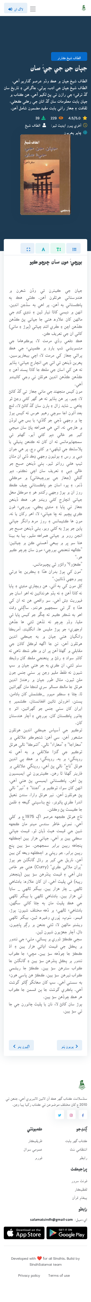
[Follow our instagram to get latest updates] (71, 1114)
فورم (38, 1156)
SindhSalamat (41, 1263)
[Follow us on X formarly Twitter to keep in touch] (59, 1114)
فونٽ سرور (79, 1179)
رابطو (83, 1156)
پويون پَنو (67, 1045)
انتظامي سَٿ (78, 1148)
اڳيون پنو (23, 1045)
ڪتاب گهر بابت (76, 1139)
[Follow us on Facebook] (83, 1114)
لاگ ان (18, 8)
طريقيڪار (35, 1139)
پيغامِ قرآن (79, 1196)
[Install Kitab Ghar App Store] (24, 1231)
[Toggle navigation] (32, 8)
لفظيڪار (81, 1188)
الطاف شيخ (32, 124)
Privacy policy (29, 1274)
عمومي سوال (33, 1148)
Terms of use (59, 1274)
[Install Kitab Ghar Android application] (67, 1231)
